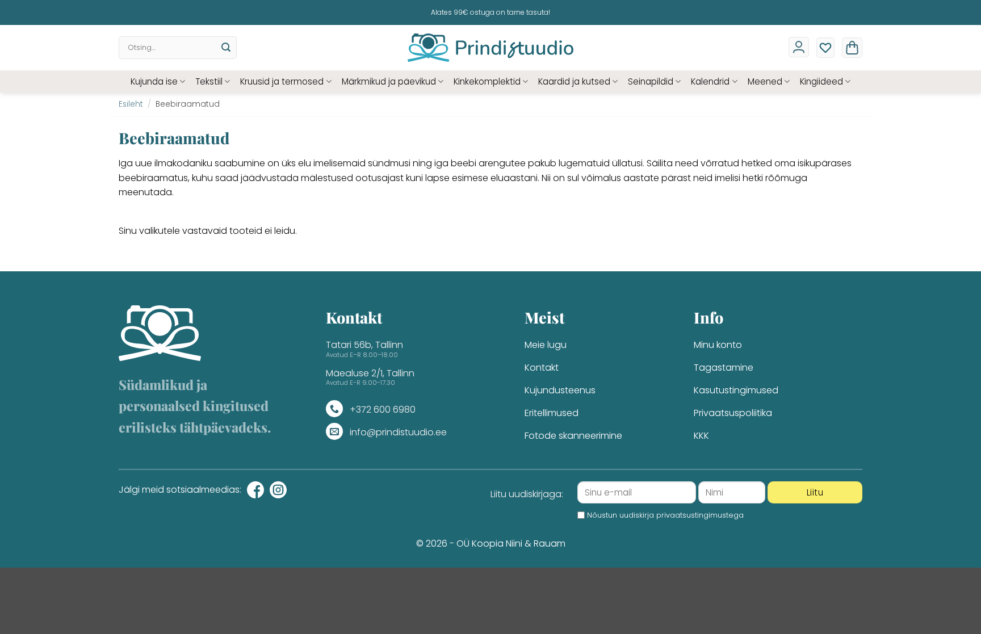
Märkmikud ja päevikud (389, 81)
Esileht (131, 104)
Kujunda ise (154, 81)
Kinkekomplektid (487, 81)
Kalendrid (710, 81)
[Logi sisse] (799, 47)
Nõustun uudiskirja (665, 515)
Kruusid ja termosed (282, 81)
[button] (852, 47)
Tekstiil (209, 81)
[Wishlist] (825, 47)
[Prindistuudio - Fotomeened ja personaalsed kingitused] (491, 47)
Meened (765, 81)
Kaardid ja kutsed (574, 81)
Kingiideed (821, 81)
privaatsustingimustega (700, 515)
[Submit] (226, 47)
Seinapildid (650, 81)
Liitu (815, 492)
